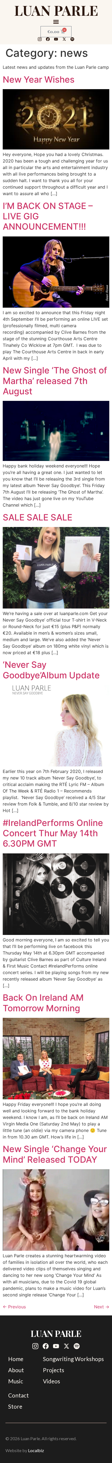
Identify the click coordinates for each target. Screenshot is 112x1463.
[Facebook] (48, 39)
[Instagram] (40, 39)
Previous (14, 1306)
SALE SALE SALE (37, 517)
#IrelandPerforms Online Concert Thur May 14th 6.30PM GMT (53, 833)
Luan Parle (56, 10)
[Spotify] (72, 39)
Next (101, 1306)
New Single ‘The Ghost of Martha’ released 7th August (55, 381)
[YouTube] (56, 39)
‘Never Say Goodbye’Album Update (51, 669)
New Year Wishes (38, 79)
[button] (56, 21)
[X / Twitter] (64, 39)
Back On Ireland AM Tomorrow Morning (43, 1002)
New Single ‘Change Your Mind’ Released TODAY (55, 1154)
